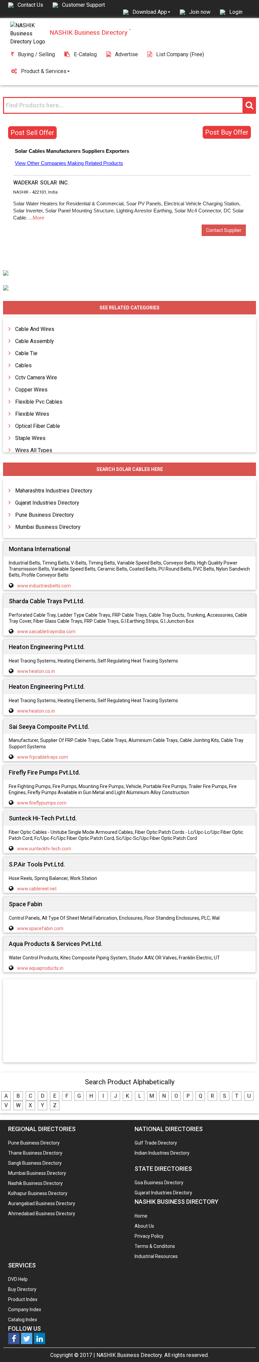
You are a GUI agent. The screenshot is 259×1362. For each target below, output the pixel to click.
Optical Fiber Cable (37, 426)
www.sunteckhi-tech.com (44, 848)
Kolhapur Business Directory (37, 1193)
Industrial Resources (156, 1256)
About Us (144, 1226)
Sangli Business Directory (35, 1163)
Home (141, 1216)
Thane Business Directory (35, 1153)
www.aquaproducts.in (40, 968)
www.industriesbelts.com (44, 585)
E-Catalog (85, 54)
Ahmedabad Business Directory (41, 1213)
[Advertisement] (129, 1021)
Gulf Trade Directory (156, 1143)
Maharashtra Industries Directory (53, 490)
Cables (23, 365)
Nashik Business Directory (35, 1183)
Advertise (126, 54)
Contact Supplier (223, 230)
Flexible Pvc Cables (38, 402)
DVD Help (18, 1279)
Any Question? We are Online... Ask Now (243, 1346)
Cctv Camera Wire (36, 377)
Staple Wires (30, 438)
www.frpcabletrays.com (42, 757)
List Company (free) (180, 54)
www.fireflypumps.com (41, 803)
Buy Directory (22, 1289)
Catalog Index (22, 1319)
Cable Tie (26, 353)
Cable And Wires (34, 329)
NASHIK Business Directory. (129, 1355)
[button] (151, 12)
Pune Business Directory (44, 515)
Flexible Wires (32, 414)
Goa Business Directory (159, 1182)
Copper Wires (31, 389)
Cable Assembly (34, 341)
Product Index (22, 1299)
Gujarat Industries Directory (47, 503)
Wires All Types (33, 450)
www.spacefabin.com (40, 928)
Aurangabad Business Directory (41, 1203)
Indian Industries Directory (162, 1153)
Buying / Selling (36, 54)
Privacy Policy (149, 1236)
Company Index (24, 1309)
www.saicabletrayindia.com (46, 631)
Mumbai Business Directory (48, 527)
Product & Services (43, 71)
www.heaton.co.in (36, 671)
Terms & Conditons (155, 1246)
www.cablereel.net (37, 888)
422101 (39, 192)
